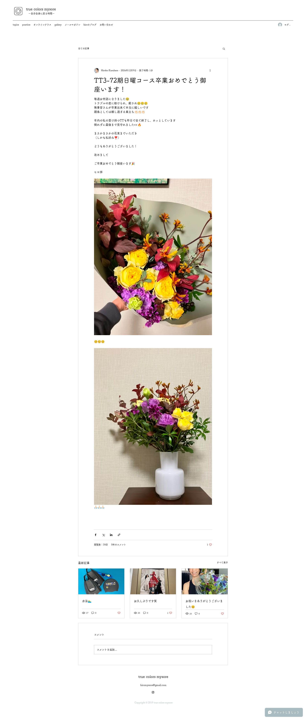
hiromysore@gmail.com (153, 685)
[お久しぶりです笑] (153, 581)
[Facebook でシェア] (95, 534)
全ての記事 (83, 48)
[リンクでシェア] (118, 534)
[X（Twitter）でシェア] (103, 534)
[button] (223, 48)
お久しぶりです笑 (145, 601)
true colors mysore (41, 9)
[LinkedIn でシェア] (111, 534)
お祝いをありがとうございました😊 (204, 604)
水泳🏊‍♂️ (86, 601)
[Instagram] (153, 692)
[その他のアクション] (210, 70)
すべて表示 (222, 562)
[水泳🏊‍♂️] (101, 581)
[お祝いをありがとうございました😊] (205, 581)
